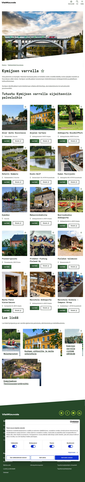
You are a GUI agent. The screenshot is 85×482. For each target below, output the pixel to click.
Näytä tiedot (71, 452)
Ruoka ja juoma (7, 461)
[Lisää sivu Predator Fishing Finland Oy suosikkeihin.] (53, 232)
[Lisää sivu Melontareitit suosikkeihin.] (18, 331)
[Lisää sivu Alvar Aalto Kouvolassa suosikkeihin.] (25, 106)
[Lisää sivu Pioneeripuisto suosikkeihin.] (25, 232)
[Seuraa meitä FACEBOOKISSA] (68, 413)
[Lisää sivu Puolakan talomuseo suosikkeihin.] (81, 232)
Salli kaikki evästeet (66, 457)
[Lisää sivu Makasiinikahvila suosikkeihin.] (53, 189)
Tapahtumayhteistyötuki (64, 469)
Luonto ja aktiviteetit (9, 469)
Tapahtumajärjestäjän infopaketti (67, 465)
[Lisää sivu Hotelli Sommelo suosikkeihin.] (25, 148)
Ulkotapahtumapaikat (36, 465)
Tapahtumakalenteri (36, 461)
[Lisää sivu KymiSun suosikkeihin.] (25, 189)
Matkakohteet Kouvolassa (15, 65)
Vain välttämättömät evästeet (18, 457)
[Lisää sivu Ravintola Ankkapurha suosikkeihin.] (53, 273)
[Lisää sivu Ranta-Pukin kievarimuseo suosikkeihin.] (25, 273)
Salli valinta (42, 457)
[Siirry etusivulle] (9, 2)
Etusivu (4, 65)
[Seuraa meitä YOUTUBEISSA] (74, 413)
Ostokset (5, 472)
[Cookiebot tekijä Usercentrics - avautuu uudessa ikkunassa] (71, 422)
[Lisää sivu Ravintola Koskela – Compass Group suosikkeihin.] (81, 273)
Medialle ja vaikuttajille (64, 461)
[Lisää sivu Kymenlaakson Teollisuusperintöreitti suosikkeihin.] (39, 360)
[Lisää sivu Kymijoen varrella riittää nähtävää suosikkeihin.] (81, 331)
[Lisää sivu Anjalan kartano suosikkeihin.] (53, 106)
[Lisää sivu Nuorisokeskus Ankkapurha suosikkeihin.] (81, 189)
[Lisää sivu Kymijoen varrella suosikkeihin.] (42, 70)
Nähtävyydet (7, 465)
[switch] (33, 446)
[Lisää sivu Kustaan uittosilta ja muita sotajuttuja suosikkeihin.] (60, 331)
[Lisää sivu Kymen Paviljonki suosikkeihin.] (81, 148)
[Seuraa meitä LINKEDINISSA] (80, 413)
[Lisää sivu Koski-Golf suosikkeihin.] (53, 148)
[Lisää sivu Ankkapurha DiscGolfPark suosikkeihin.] (81, 106)
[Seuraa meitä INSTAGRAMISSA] (62, 413)
